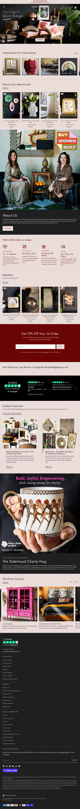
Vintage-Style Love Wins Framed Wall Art (68, 316)
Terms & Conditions (8, 740)
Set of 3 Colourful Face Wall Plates (11, 121)
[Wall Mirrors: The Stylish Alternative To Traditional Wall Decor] (59, 435)
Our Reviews (6, 728)
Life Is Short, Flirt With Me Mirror (69, 121)
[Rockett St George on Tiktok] (16, 766)
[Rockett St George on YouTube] (19, 766)
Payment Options (7, 676)
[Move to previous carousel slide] (71, 53)
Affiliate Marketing (8, 703)
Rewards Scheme (7, 673)
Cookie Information (8, 737)
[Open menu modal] (4, 7)
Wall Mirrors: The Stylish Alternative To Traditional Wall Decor (59, 452)
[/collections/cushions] (40, 24)
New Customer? (7, 663)
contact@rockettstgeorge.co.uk (11, 651)
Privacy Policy (45, 352)
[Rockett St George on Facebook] (4, 766)
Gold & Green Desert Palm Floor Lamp (49, 121)
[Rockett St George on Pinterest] (13, 766)
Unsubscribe (6, 707)
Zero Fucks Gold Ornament (11, 315)
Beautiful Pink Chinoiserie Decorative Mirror (50, 316)
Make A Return (7, 666)
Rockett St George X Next (10, 679)
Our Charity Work (8, 725)
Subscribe (74, 760)
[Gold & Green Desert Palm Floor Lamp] (49, 105)
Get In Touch (6, 688)
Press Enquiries (7, 694)
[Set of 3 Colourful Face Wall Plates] (11, 105)
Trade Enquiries (7, 700)
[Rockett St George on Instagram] (7, 766)
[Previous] (15, 2)
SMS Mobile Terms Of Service (11, 734)
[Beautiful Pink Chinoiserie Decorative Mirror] (49, 300)
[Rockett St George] (40, 6)
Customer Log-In (7, 660)
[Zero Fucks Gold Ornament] (11, 300)
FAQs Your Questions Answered (11, 691)
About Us (5, 715)
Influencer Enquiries (8, 697)
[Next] (64, 2)
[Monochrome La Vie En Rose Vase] (30, 105)
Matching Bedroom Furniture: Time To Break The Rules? (20, 452)
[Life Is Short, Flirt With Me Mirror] (68, 105)
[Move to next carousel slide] (75, 53)
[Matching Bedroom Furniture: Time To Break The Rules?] (20, 435)
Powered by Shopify (7, 800)
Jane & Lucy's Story (8, 718)
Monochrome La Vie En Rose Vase (30, 121)
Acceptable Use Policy (9, 744)
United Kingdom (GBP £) (10, 795)
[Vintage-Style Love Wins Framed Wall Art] (68, 300)
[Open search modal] (72, 7)
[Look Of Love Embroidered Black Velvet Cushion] (30, 300)
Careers (5, 722)
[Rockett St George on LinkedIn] (10, 766)
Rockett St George (15, 798)
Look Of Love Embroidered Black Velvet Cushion (30, 316)
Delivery (5, 669)
